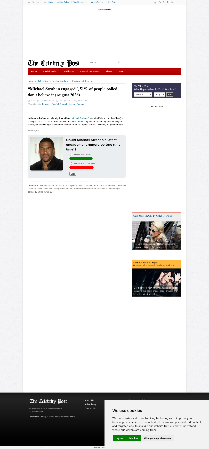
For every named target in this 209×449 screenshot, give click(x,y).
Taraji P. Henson (79, 2)
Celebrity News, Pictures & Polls (152, 215)
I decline (133, 438)
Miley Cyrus (111, 2)
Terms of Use (34, 416)
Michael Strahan (60, 81)
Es (168, 2)
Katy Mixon (48, 2)
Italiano (72, 104)
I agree (119, 438)
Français (46, 104)
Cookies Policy (53, 416)
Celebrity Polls (49, 71)
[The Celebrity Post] (54, 63)
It (176, 2)
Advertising (90, 404)
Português (81, 104)
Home (34, 71)
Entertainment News (89, 71)
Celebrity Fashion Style (145, 262)
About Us (89, 400)
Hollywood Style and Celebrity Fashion (153, 265)
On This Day (68, 71)
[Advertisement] (104, 34)
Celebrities (43, 81)
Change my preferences (157, 438)
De (172, 2)
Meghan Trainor (63, 2)
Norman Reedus (96, 2)
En (160, 2)
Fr (164, 2)
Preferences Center (66, 416)
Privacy (43, 416)
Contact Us (90, 408)
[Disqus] (77, 245)
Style (121, 71)
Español (55, 104)
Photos (109, 71)
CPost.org (33, 408)
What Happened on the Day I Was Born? (155, 89)
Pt (180, 2)
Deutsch (63, 104)
